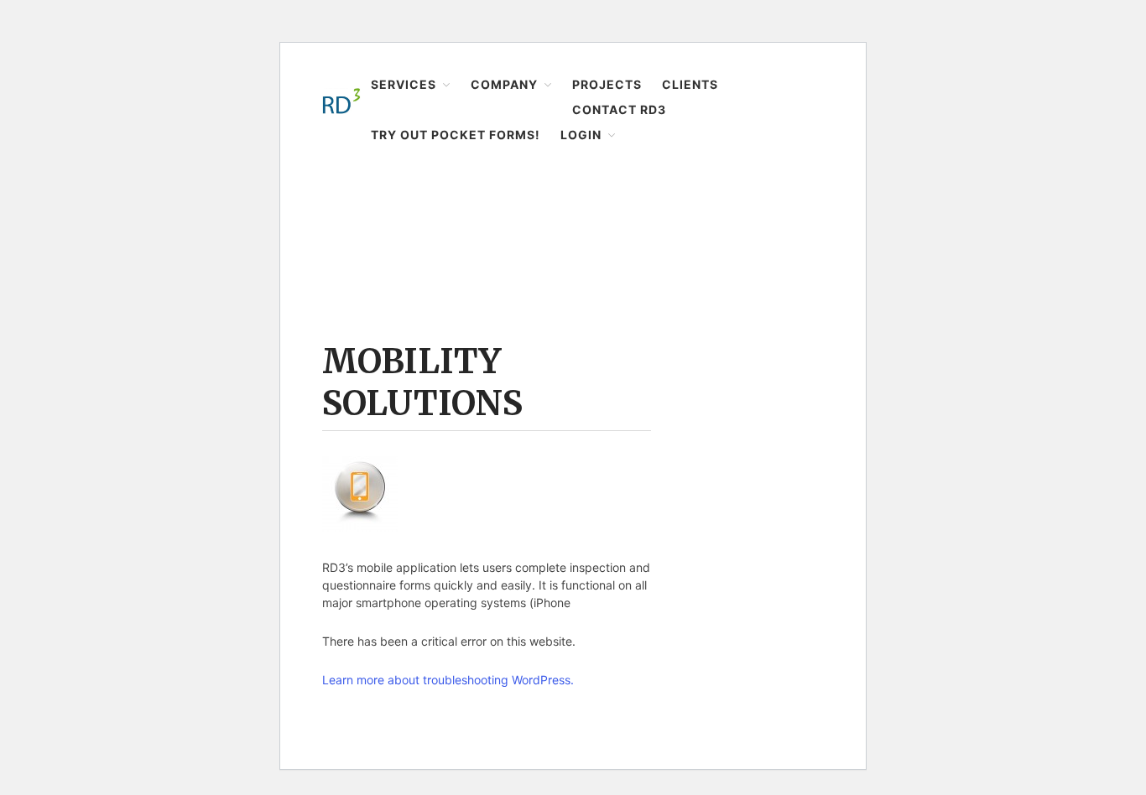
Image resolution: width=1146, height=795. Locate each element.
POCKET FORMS (1018, 698)
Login (981, 672)
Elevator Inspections (1030, 108)
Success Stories (1018, 239)
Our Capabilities (1018, 318)
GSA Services (1010, 213)
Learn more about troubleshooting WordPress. (448, 680)
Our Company (1012, 403)
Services (989, 56)
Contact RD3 (1000, 607)
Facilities (998, 81)
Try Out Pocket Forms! (1026, 640)
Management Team (1026, 456)
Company (992, 351)
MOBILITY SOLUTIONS (422, 382)
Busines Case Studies (1033, 266)
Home (338, 190)
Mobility (996, 187)
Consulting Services (1029, 292)
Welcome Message (1025, 377)
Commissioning (1018, 134)
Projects (988, 541)
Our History (1005, 429)
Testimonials (1009, 482)
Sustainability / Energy (1035, 160)
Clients (985, 574)
